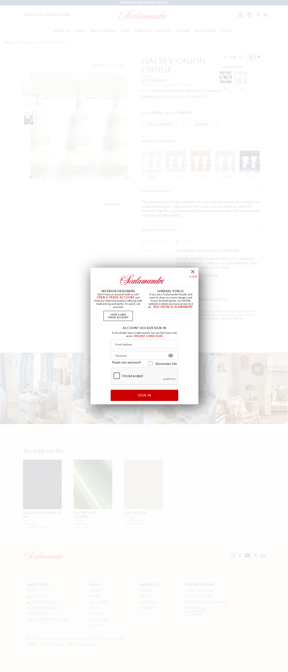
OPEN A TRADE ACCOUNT (116, 297)
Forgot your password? (126, 362)
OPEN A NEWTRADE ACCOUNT (118, 316)
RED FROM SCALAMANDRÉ (173, 307)
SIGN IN (144, 395)
